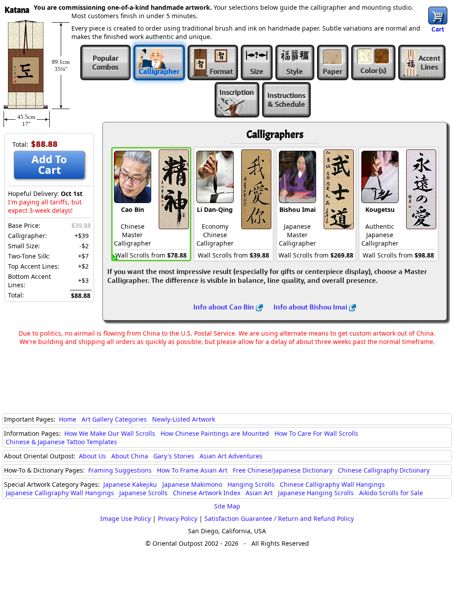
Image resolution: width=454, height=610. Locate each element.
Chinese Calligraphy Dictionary (384, 470)
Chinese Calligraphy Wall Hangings (332, 484)
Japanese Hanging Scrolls (316, 493)
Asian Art (259, 493)
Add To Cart (49, 164)
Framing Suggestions (120, 470)
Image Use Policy (125, 518)
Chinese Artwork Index (206, 493)
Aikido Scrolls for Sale (391, 493)
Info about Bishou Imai (311, 306)
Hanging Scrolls (250, 484)
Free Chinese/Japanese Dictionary (283, 470)
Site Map (227, 506)
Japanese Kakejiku (130, 484)
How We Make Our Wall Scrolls (109, 433)
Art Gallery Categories (114, 419)
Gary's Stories (173, 456)
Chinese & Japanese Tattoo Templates (61, 442)
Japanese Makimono (192, 484)
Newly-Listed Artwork (183, 419)
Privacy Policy (177, 518)
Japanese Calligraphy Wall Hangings (60, 493)
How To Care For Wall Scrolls (316, 433)
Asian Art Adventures (231, 456)
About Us (92, 456)
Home (67, 419)
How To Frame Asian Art (192, 470)
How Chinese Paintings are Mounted (214, 433)
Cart (437, 29)
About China (129, 456)
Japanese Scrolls (143, 493)
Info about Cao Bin (224, 306)
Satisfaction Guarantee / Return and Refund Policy (279, 518)
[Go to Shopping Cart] (437, 15)
